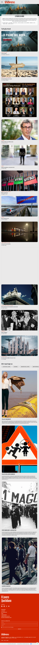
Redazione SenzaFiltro (5, 54)
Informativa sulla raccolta (11, 643)
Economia (2, 242)
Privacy (2, 640)
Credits (7, 640)
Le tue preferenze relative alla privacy (23, 643)
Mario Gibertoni (26, 22)
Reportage (3, 609)
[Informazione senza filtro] (19, 634)
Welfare (6, 356)
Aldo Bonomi (10, 22)
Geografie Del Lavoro (4, 77)
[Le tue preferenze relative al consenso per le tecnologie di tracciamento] (37, 643)
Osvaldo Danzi (5, 23)
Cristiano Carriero (21, 22)
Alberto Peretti (5, 22)
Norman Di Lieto (32, 22)
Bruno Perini (15, 22)
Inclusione (2, 140)
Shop (2, 613)
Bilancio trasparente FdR (6, 617)
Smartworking (9, 77)
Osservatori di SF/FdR (5, 616)
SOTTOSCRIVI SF (4, 612)
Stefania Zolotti (10, 23)
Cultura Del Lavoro (3, 305)
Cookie (5, 640)
